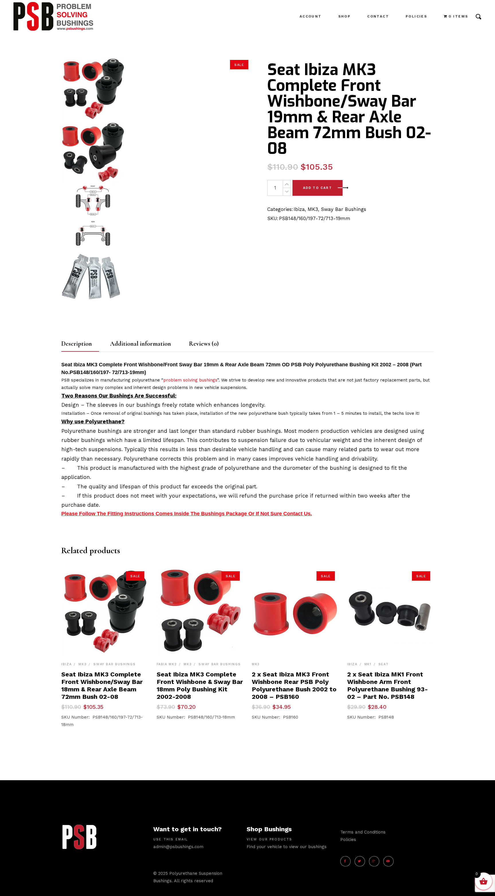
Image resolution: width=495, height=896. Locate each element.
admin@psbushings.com (178, 846)
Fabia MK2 (167, 664)
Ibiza (299, 209)
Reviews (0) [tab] (204, 343)
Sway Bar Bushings (343, 209)
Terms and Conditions (363, 832)
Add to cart (317, 188)
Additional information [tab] (140, 343)
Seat (383, 664)
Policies (348, 839)
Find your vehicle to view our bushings (287, 846)
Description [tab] (76, 343)
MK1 (368, 664)
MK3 (313, 209)
